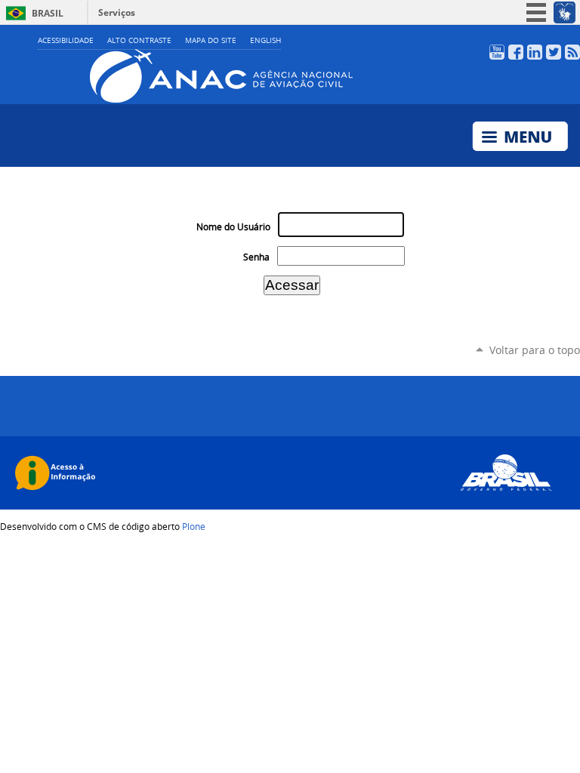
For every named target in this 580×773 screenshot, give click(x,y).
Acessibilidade (66, 40)
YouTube (496, 52)
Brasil (47, 13)
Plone (193, 526)
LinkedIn (534, 52)
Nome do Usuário (233, 226)
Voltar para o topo (534, 350)
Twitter (553, 52)
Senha (256, 257)
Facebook (515, 52)
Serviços (116, 12)
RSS (572, 52)
